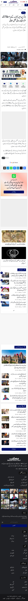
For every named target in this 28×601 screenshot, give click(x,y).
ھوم (23, 9)
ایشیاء (5, 5)
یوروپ (13, 573)
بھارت (13, 550)
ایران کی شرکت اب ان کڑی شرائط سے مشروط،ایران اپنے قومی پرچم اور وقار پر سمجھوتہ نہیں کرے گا (18, 426)
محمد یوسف (19, 47)
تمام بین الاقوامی (24, 567)
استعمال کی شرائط (13, 598)
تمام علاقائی (25, 536)
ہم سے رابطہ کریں (24, 483)
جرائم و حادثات (24, 587)
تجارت (26, 585)
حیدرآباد (22, 5)
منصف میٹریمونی (11, 480)
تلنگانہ (18, 5)
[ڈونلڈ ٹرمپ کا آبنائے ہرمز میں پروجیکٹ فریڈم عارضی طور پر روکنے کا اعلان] (5, 442)
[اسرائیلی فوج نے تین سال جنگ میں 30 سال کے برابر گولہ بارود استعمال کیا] (5, 296)
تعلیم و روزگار (12, 585)
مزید (13, 310)
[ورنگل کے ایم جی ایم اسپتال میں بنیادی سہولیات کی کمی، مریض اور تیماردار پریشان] (23, 501)
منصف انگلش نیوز (24, 480)
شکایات (4, 598)
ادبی (13, 582)
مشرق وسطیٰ (25, 573)
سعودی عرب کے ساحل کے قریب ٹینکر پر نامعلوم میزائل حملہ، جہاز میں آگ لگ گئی (18, 303)
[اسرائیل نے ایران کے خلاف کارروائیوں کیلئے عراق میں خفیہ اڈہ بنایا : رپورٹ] (5, 418)
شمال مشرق (12, 556)
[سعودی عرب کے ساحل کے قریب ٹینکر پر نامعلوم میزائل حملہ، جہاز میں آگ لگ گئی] (5, 303)
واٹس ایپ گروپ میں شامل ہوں (9, 485)
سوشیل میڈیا (12, 587)
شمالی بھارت (25, 559)
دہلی (26, 556)
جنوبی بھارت (12, 553)
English (5, 1)
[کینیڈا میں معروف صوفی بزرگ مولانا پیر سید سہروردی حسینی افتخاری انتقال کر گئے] (5, 411)
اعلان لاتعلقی (23, 598)
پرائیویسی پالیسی (18, 598)
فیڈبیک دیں (8, 598)
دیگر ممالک (12, 570)
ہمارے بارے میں (11, 477)
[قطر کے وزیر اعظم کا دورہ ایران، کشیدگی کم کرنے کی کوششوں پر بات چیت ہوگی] (5, 289)
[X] (24, 469)
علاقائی (14, 5)
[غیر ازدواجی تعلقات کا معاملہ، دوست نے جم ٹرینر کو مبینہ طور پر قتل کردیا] (5, 375)
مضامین (26, 582)
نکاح (26, 590)
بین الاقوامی (20, 9)
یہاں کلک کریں (14, 192)
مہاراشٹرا (12, 541)
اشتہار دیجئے (12, 483)
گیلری (13, 590)
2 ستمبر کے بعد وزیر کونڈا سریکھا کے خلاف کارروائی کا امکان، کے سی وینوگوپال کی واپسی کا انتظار (18, 397)
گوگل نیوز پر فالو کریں (24, 485)
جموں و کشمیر (25, 553)
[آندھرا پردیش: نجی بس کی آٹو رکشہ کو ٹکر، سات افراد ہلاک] (5, 390)
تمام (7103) (14, 449)
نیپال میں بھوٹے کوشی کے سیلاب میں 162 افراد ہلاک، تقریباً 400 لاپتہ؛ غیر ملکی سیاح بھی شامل (18, 275)
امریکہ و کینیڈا (12, 567)
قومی (9, 5)
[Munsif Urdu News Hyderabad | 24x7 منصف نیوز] (13, 1)
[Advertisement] (14, 39)
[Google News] (13, 162)
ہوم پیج (26, 477)
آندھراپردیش (12, 539)
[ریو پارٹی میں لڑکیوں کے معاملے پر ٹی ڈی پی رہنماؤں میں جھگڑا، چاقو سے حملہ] (5, 382)
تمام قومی (25, 550)
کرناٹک (26, 541)
